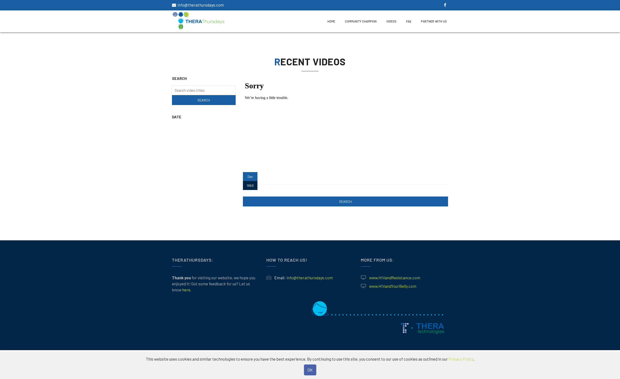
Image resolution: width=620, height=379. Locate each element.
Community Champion (361, 21)
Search (345, 201)
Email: (280, 277)
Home (331, 21)
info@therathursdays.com (201, 4)
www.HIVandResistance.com (394, 277)
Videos (391, 21)
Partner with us (434, 21)
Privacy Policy (461, 358)
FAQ (408, 21)
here (186, 289)
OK (310, 369)
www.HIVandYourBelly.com (392, 286)
